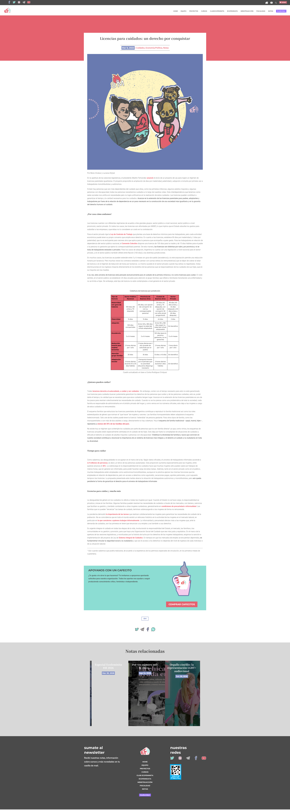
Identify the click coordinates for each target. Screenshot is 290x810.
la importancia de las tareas (117, 514)
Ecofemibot (281, 11)
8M (145, 619)
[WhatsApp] (153, 630)
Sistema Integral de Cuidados (131, 538)
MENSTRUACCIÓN (247, 11)
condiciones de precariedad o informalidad (178, 506)
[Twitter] (137, 630)
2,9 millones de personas (97, 463)
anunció (150, 178)
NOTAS (270, 11)
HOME (175, 11)
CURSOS (204, 11)
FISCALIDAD (260, 11)
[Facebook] (147, 630)
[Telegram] (142, 630)
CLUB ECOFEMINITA (217, 11)
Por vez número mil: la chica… (145, 666)
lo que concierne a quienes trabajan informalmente (118, 520)
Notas (166, 48)
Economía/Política (154, 48)
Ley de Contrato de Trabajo (121, 234)
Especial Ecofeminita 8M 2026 (108, 666)
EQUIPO (183, 11)
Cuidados (140, 48)
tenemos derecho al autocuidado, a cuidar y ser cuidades (116, 391)
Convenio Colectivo (129, 243)
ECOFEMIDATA (232, 11)
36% (104, 466)
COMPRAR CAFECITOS (182, 604)
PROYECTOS (193, 11)
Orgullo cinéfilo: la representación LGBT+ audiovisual (181, 668)
